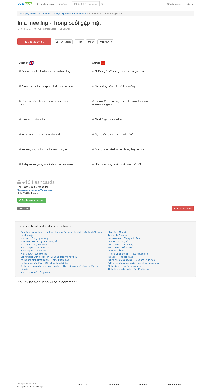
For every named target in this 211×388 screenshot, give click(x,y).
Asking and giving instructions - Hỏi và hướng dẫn (45, 259)
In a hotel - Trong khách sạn (34, 244)
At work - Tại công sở (118, 241)
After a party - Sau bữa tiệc (34, 253)
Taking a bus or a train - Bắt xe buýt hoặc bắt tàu (44, 262)
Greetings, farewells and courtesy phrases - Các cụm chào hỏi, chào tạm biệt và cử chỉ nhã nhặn (61, 234)
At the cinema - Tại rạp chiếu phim (124, 266)
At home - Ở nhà (116, 250)
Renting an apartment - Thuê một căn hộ (128, 253)
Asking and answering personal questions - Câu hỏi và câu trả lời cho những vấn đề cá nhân (61, 267)
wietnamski (24, 208)
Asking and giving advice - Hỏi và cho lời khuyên (131, 259)
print (80, 41)
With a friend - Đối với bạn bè (122, 247)
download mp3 (64, 41)
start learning (35, 41)
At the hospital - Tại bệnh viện (35, 247)
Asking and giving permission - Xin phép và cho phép (134, 262)
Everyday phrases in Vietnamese (35, 189)
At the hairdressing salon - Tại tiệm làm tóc (129, 269)
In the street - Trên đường (120, 244)
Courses (63, 3)
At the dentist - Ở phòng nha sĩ (36, 272)
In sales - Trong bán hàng (120, 256)
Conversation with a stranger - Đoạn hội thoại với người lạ (49, 256)
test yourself (106, 41)
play (92, 41)
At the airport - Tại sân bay (33, 250)
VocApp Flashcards (26, 383)
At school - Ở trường (118, 235)
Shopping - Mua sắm (118, 232)
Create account (174, 3)
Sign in (190, 3)
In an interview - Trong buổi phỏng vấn (39, 241)
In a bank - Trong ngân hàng (35, 238)
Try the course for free (32, 200)
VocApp (66, 28)
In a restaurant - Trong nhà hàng (124, 238)
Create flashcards (45, 3)
